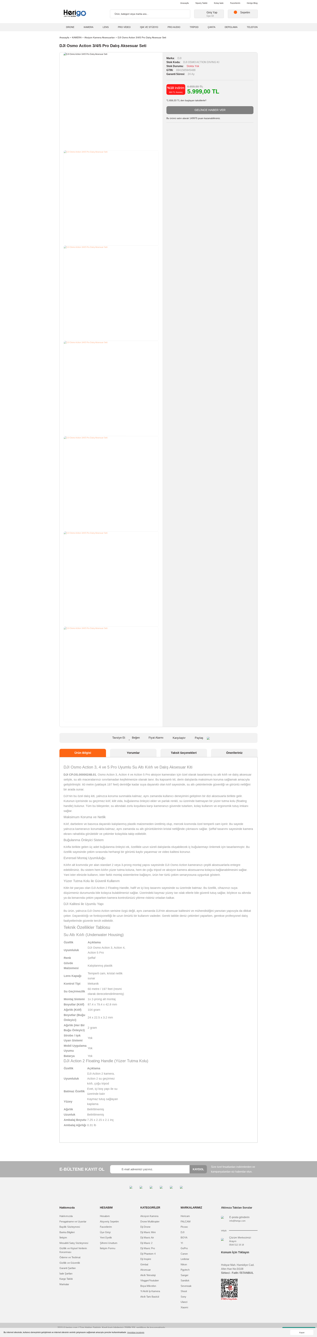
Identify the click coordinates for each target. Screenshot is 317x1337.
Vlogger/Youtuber (149, 1280)
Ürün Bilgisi (82, 752)
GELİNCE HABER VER (210, 110)
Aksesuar (145, 1269)
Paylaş (199, 737)
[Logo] (74, 13)
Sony (183, 1296)
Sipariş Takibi (201, 3)
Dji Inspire (145, 1259)
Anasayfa (184, 3)
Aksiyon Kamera (149, 1216)
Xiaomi (184, 1307)
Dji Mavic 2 (146, 1243)
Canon (184, 1253)
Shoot (184, 1291)
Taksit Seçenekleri (184, 752)
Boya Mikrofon (148, 1285)
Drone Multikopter (149, 1221)
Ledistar (185, 1259)
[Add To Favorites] (134, 738)
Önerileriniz (234, 752)
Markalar (64, 1284)
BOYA (184, 1237)
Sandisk (185, 1280)
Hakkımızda (66, 1216)
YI (182, 1243)
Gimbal (144, 1264)
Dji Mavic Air (147, 1237)
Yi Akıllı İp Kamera (150, 1291)
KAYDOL (198, 1169)
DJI (179, 58)
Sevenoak (186, 1285)
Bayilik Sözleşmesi (69, 1226)
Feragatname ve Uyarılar (72, 1221)
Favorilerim (235, 3)
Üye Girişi (105, 1232)
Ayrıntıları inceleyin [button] (135, 1332)
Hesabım (105, 1216)
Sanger (184, 1275)
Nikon (184, 1264)
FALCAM (186, 1221)
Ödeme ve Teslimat (69, 1257)
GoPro (184, 1248)
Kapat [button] (301, 1333)
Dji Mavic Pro (147, 1248)
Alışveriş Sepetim (109, 1221)
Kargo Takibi (66, 1278)
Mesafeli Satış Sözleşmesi (73, 1243)
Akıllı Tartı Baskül (149, 1296)
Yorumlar (133, 752)
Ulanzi (184, 1302)
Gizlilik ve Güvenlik (69, 1262)
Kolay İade (219, 3)
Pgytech (185, 1269)
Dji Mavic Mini (148, 1232)
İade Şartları (65, 1273)
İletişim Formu (107, 1248)
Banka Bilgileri (67, 1232)
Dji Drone (145, 1226)
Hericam (185, 1216)
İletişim (63, 1237)
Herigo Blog (252, 3)
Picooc (184, 1226)
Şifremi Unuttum (108, 1243)
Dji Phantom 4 (148, 1253)
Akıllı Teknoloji (148, 1275)
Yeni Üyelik (106, 1237)
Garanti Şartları (67, 1268)
